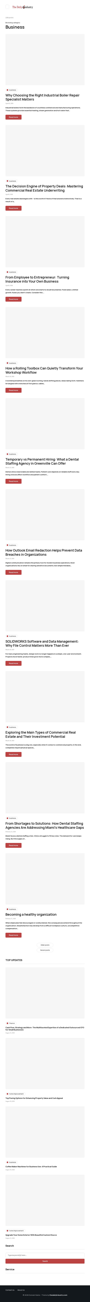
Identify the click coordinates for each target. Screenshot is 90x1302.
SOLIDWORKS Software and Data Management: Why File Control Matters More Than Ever (42, 643)
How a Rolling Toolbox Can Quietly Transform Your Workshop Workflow (44, 370)
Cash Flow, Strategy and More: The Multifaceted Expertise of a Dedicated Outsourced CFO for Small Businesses (44, 1028)
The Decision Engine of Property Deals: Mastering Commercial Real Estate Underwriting (44, 188)
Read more (13, 117)
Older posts (45, 945)
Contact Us (9, 1290)
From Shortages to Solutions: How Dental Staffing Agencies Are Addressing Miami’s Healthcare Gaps (44, 825)
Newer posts (45, 950)
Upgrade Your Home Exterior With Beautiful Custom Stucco (31, 1235)
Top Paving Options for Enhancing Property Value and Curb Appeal (34, 1098)
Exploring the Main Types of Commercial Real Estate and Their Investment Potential (40, 734)
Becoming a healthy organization (31, 914)
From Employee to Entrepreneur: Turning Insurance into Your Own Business (37, 279)
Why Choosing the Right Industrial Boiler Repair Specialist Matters (42, 97)
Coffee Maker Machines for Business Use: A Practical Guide (31, 1166)
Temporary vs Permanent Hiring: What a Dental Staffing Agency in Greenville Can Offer (42, 461)
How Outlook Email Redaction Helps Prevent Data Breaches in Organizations (43, 552)
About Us (21, 1290)
